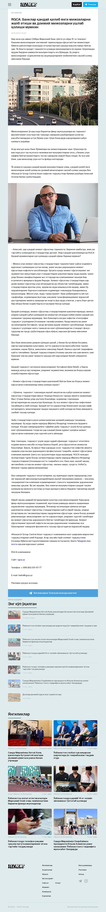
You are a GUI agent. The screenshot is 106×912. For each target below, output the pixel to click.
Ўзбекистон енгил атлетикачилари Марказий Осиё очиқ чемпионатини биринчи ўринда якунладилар (28, 801)
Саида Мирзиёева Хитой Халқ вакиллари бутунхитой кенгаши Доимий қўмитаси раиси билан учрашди (25, 756)
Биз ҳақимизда (85, 865)
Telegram (81, 541)
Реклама (82, 870)
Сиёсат (45, 883)
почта (14, 544)
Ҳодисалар (47, 870)
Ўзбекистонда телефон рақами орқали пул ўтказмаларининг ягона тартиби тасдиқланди (27, 844)
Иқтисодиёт (47, 878)
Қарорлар (46, 896)
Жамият (45, 887)
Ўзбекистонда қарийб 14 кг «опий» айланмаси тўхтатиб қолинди (73, 799)
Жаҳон (45, 874)
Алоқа (81, 874)
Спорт (10, 794)
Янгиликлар (16, 13)
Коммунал (46, 892)
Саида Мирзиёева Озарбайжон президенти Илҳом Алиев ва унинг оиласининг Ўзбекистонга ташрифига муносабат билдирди (75, 845)
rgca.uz (21, 560)
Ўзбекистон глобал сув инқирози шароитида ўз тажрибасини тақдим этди (74, 755)
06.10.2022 (16, 33)
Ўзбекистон (12, 748)
